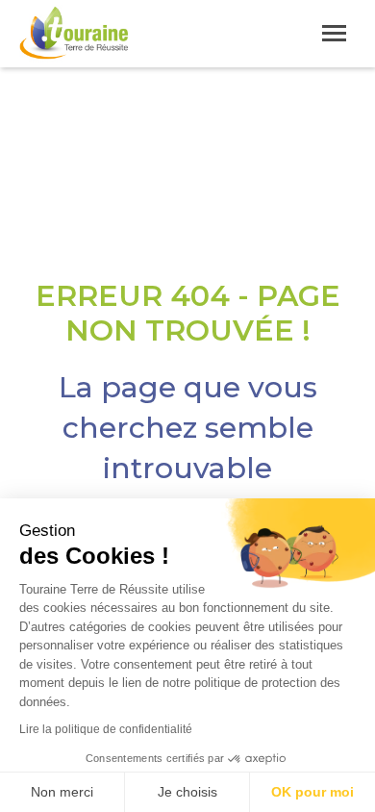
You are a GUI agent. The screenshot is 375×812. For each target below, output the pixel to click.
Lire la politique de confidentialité (105, 729)
